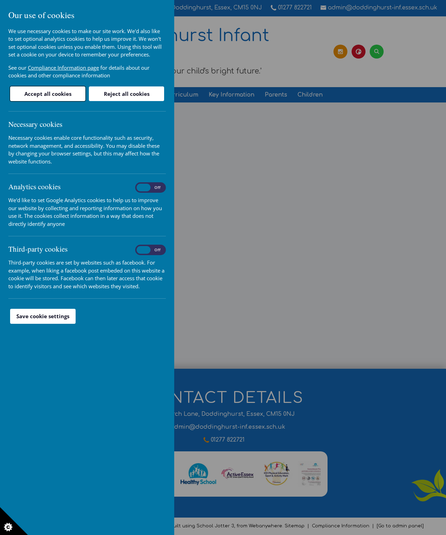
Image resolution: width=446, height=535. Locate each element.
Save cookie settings (42, 316)
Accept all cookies (47, 93)
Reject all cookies (126, 93)
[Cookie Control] (14, 521)
